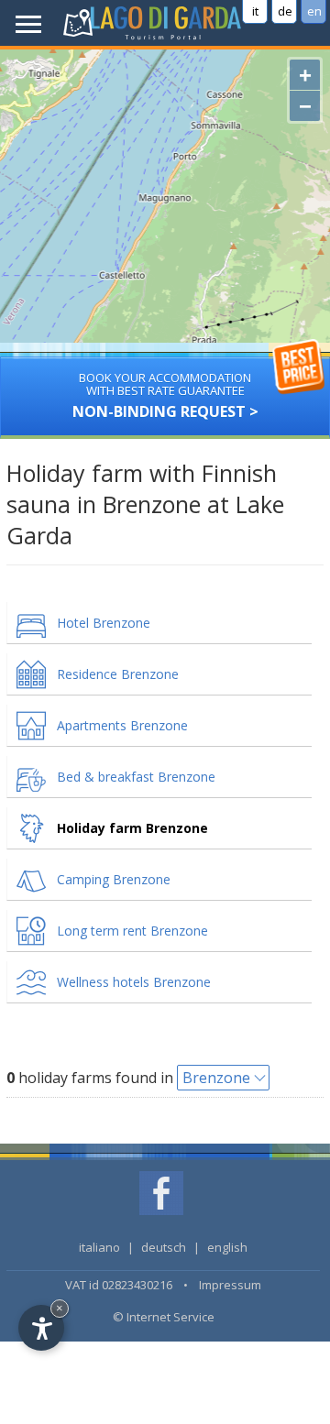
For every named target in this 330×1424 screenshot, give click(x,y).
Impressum (230, 1284)
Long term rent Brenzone (132, 930)
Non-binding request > (165, 395)
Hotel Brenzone (103, 622)
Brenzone (216, 1078)
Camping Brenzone (113, 879)
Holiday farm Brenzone (132, 828)
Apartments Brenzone (122, 725)
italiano (99, 1247)
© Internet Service (163, 1317)
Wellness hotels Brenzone (134, 982)
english (227, 1247)
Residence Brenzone (118, 674)
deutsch (163, 1247)
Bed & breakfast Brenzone (136, 776)
